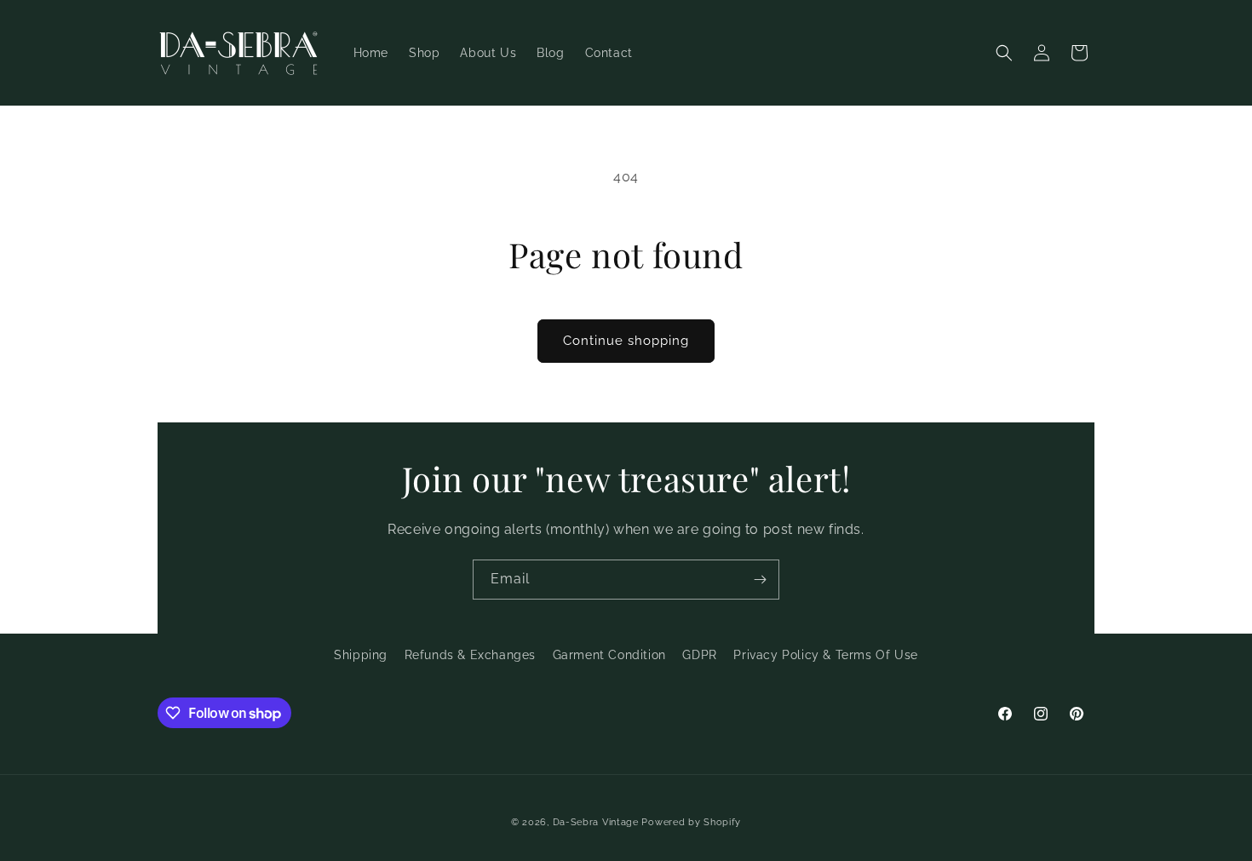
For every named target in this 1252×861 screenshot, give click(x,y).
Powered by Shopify (691, 822)
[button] (1004, 53)
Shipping (361, 655)
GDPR (699, 655)
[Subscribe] (759, 580)
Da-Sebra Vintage (596, 822)
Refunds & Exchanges (470, 655)
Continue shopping (626, 340)
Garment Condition (609, 655)
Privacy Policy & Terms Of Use (825, 655)
